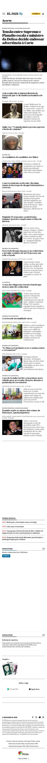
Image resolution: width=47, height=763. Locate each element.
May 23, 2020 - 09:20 (24, 386)
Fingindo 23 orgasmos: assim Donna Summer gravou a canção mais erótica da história (22, 219)
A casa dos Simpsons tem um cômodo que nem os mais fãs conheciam (22, 286)
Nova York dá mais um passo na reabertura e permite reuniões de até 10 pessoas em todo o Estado (22, 253)
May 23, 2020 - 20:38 (16, 101)
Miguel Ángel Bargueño (9, 290)
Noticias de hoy (34, 746)
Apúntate (6, 556)
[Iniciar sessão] (43, 13)
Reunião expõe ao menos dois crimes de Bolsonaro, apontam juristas (21, 412)
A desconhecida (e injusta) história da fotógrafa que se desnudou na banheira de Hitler (22, 96)
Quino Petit (5, 133)
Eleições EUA (6, 155)
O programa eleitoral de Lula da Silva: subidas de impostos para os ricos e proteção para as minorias (22, 532)
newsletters (7, 549)
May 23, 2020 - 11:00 (29, 322)
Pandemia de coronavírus (10, 248)
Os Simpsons (6, 282)
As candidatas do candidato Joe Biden (20, 157)
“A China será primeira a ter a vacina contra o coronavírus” (23, 349)
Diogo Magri (6, 386)
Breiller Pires (6, 191)
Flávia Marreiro (18, 75)
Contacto (9, 741)
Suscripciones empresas (15, 746)
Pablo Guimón (16, 161)
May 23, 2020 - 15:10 (19, 225)
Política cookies (35, 741)
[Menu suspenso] (4, 13)
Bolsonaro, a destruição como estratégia (22, 522)
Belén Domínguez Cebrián (10, 322)
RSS (24, 746)
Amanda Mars (6, 161)
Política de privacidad (15, 743)
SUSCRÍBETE (36, 14)
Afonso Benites (7, 75)
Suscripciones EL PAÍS (31, 743)
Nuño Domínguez (7, 354)
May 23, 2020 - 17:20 (35, 161)
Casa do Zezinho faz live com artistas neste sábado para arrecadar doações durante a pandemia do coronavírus (22, 380)
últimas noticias (9, 518)
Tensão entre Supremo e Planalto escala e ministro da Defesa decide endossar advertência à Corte (23, 37)
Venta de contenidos (18, 741)
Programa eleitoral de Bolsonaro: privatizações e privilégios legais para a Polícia (22, 538)
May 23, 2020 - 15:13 (24, 191)
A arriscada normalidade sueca (17, 319)
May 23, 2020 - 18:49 (17, 133)
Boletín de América (10, 640)
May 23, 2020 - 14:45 (25, 259)
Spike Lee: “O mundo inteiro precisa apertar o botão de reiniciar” (23, 128)
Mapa (23, 743)
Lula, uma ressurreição (15, 527)
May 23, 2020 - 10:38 (20, 354)
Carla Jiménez (6, 416)
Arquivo (5, 659)
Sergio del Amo (7, 225)
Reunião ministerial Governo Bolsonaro (15, 408)
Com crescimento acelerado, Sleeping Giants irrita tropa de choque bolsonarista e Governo (23, 185)
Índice (27, 746)
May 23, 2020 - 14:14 (24, 290)
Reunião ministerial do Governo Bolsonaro (16, 28)
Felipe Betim (26, 416)
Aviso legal (27, 741)
